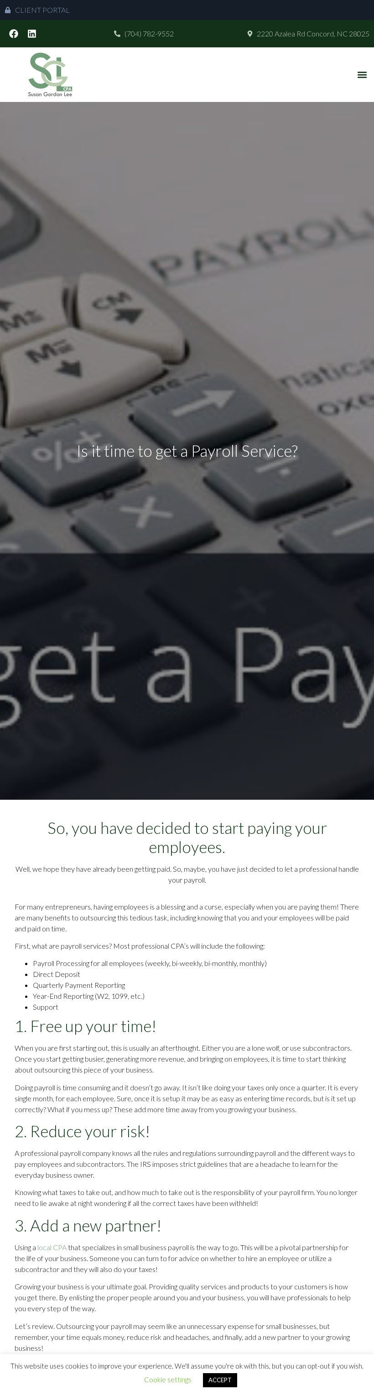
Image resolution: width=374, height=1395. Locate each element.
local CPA (52, 1247)
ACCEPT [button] (220, 1380)
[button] (361, 74)
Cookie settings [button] (168, 1379)
